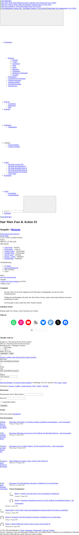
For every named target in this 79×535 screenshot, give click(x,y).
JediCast (7, 102)
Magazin (15, 229)
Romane (15, 60)
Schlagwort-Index (14, 82)
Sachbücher (16, 64)
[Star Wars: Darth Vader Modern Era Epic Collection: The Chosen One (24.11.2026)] (28, 3)
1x (5, 349)
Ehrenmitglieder (13, 195)
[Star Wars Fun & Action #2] (11, 236)
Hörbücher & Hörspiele (20, 73)
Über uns (46, 530)
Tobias (64, 382)
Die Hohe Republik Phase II (17, 168)
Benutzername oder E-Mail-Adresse (11, 394)
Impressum (29, 530)
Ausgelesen (12, 104)
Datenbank (7, 125)
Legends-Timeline (14, 146)
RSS (9, 107)
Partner (52, 530)
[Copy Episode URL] (1, 373)
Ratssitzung (12, 105)
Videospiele (16, 71)
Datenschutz (38, 530)
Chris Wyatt (8, 247)
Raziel (17, 500)
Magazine (15, 69)
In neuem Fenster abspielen (23, 382)
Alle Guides (12, 174)
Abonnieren (4, 353)
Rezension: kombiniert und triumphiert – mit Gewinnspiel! (39, 422)
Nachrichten (8, 42)
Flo (56, 382)
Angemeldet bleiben (8, 402)
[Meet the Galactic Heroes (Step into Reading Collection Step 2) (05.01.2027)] (26, 4)
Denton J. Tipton (9, 257)
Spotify (27, 357)
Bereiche (11, 58)
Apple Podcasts (16, 357)
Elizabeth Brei (9, 258)
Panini (9, 266)
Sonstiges (15, 75)
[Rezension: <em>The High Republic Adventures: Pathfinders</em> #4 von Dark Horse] (4, 490)
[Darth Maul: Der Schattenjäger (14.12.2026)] (61, 8)
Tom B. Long (8, 255)
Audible (8, 357)
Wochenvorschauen (14, 80)
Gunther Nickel (9, 251)
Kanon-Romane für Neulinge (17, 172)
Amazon (3, 357)
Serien (14, 67)
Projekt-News (12, 86)
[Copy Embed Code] (1, 379)
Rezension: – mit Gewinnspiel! (36, 446)
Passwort (3, 398)
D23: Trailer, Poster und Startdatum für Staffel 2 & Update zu (42, 510)
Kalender (7, 109)
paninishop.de (11, 268)
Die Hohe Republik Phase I (17, 166)
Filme (14, 65)
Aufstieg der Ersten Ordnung (9, 281)
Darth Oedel (9, 510)
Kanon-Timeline (13, 145)
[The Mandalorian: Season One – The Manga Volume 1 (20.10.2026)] (23, 8)
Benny (17, 493)
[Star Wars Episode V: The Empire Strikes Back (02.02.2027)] (20, 6)
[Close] (1, 365)
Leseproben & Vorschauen (17, 78)
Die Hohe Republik (14, 84)
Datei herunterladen (6, 382)
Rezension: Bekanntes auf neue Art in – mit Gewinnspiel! (40, 433)
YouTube (33, 357)
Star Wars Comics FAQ (16, 164)
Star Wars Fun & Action (8, 277)
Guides (6, 162)
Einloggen (7, 213)
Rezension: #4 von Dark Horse (33, 483)
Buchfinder (7, 175)
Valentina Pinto (9, 253)
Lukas (60, 382)
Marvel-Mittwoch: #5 (28, 461)
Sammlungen (12, 127)
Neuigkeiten (12, 193)
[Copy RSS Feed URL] (1, 363)
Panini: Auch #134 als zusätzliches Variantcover (40, 493)
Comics (14, 62)
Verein (6, 191)
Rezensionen (12, 77)
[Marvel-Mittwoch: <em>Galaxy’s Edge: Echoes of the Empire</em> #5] (4, 471)
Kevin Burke (8, 249)
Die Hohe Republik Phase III (17, 170)
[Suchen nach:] (14, 211)
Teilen (11, 353)
